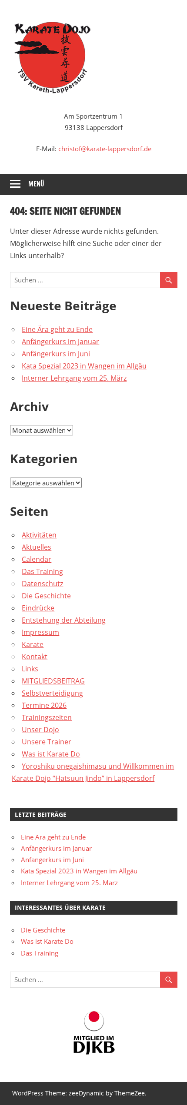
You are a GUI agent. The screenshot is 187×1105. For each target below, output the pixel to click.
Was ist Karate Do (51, 754)
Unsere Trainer (46, 742)
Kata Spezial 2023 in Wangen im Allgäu (84, 366)
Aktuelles (36, 547)
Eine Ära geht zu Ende (57, 329)
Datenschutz (42, 583)
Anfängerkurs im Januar (60, 341)
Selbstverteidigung (52, 693)
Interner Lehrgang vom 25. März (74, 378)
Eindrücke (38, 608)
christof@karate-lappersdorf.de (104, 148)
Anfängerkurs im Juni (56, 353)
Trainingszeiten (47, 717)
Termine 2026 (44, 705)
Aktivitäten (39, 535)
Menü (36, 184)
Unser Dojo (40, 729)
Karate (32, 644)
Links (30, 669)
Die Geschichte (46, 596)
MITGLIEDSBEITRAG (53, 681)
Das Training (42, 571)
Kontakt (34, 656)
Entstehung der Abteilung (64, 620)
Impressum (40, 632)
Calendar (36, 559)
